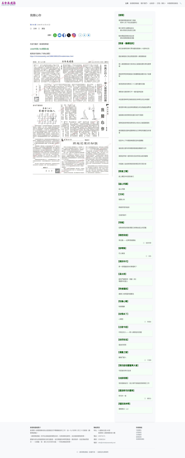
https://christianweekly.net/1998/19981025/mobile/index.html (51, 56)
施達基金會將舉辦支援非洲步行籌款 (131, 115)
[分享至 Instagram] (73, 35)
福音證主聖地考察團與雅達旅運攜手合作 (132, 148)
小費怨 (121, 319)
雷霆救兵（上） (124, 409)
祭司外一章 (122, 396)
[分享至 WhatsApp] (55, 35)
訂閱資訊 (138, 432)
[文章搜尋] (183, 3)
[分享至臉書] (64, 35)
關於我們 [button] (144, 3)
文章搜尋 (138, 434)
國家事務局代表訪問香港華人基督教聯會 (132, 56)
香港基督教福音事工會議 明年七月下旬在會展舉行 (128, 21)
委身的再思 (122, 345)
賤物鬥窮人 (122, 357)
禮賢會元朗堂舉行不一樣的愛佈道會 (131, 92)
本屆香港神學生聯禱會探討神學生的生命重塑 (134, 99)
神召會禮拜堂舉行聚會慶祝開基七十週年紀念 (134, 48)
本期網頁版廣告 (172, 3)
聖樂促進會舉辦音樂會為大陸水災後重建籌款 (134, 123)
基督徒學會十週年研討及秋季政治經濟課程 (133, 156)
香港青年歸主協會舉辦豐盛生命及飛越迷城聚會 (135, 107)
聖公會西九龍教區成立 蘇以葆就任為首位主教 (127, 29)
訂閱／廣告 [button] (161, 3)
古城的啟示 (122, 215)
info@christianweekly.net (106, 442)
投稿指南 (138, 437)
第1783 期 (33, 25)
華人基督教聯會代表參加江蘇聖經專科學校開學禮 (135, 65)
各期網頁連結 (134, 3)
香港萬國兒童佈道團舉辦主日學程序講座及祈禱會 (135, 132)
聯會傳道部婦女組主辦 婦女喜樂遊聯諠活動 (126, 37)
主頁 (126, 3)
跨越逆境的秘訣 (124, 207)
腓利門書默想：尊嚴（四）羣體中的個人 (128, 280)
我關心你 (122, 199)
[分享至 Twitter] (69, 35)
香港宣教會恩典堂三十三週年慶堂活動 (132, 84)
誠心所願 (122, 189)
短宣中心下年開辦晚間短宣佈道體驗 (131, 140)
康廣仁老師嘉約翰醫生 (126, 294)
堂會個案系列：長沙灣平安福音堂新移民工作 (134, 383)
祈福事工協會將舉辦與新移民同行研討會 (132, 164)
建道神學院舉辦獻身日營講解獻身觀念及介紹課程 (135, 75)
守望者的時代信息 (125, 370)
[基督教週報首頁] (8, 3)
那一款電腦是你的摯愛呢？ (128, 266)
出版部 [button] (152, 3)
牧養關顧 (122, 306)
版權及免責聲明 (103, 452)
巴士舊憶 (122, 253)
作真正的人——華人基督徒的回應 (130, 332)
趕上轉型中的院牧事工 (126, 176)
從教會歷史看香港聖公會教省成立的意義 (132, 228)
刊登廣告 (138, 430)
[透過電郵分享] (59, 35)
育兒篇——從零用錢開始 (127, 240)
